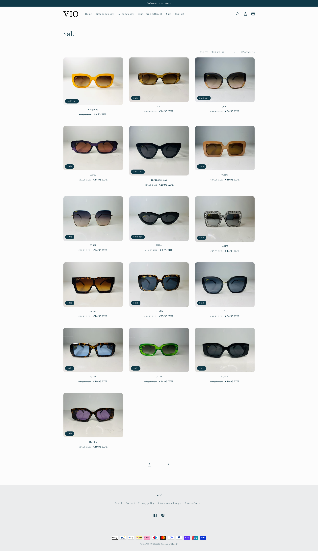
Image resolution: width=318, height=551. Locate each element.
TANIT (93, 311)
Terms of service (194, 503)
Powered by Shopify (169, 544)
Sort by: (204, 51)
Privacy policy (146, 503)
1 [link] (149, 464)
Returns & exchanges (169, 503)
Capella (159, 311)
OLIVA (159, 376)
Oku (225, 311)
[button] (237, 14)
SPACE (93, 174)
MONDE (93, 441)
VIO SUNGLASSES (153, 544)
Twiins (225, 174)
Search (119, 503)
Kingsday (93, 109)
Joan (224, 106)
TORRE (93, 245)
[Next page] (168, 464)
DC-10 (159, 106)
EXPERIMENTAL (159, 179)
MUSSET (225, 376)
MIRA (159, 245)
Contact (130, 503)
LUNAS (225, 246)
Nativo (93, 376)
